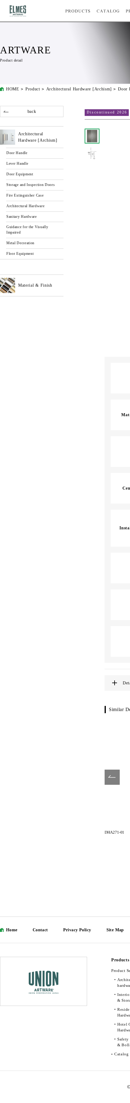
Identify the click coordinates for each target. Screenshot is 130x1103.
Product (32, 89)
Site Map (115, 930)
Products (120, 960)
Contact (40, 930)
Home (12, 930)
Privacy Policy (77, 930)
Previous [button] (112, 777)
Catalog (121, 1054)
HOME (12, 89)
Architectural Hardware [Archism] (79, 89)
